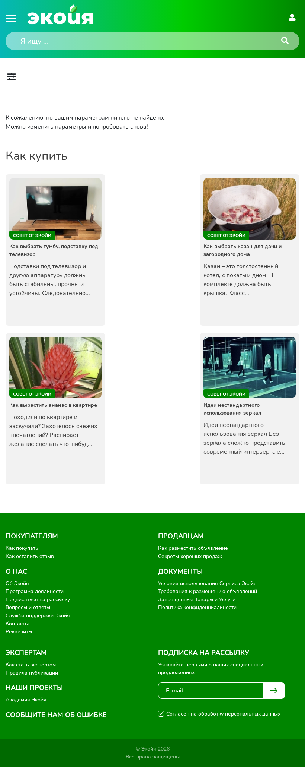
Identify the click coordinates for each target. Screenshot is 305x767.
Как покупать (22, 548)
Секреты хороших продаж (190, 556)
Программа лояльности (35, 591)
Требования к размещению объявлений (207, 591)
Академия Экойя (26, 699)
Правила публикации (32, 672)
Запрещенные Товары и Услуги (196, 599)
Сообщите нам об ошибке (56, 714)
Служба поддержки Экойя (38, 615)
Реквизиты (19, 631)
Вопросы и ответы (28, 607)
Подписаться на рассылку (38, 599)
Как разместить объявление (193, 548)
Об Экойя (17, 583)
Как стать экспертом (31, 664)
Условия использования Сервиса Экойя (207, 583)
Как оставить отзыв (30, 556)
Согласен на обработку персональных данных (223, 713)
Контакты (17, 623)
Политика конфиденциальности (197, 607)
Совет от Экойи (32, 235)
